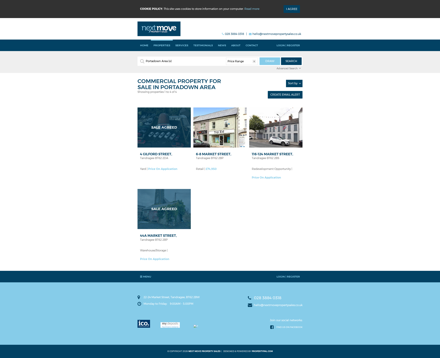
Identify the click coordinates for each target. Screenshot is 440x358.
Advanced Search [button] (287, 68)
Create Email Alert (285, 94)
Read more (251, 8)
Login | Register (288, 45)
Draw (269, 61)
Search (291, 61)
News (222, 45)
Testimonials (203, 45)
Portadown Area (159, 61)
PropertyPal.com (262, 351)
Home (144, 45)
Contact (252, 45)
